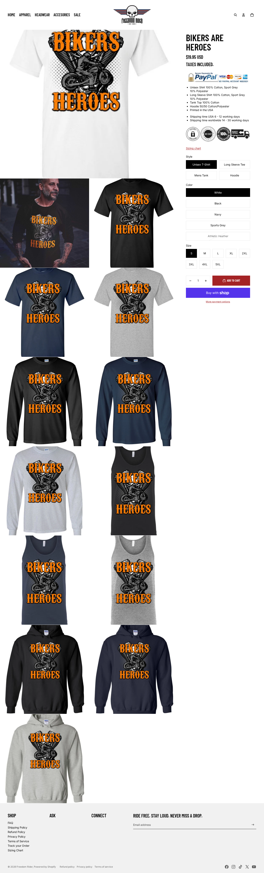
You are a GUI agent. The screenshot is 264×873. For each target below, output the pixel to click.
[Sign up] (253, 824)
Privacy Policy (17, 836)
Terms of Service (18, 841)
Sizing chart (193, 148)
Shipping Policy (17, 827)
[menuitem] (11, 15)
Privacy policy (84, 866)
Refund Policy (16, 832)
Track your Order (18, 845)
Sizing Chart (15, 850)
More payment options (218, 301)
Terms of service (104, 866)
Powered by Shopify (45, 866)
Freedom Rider (25, 866)
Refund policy (67, 866)
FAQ (10, 822)
